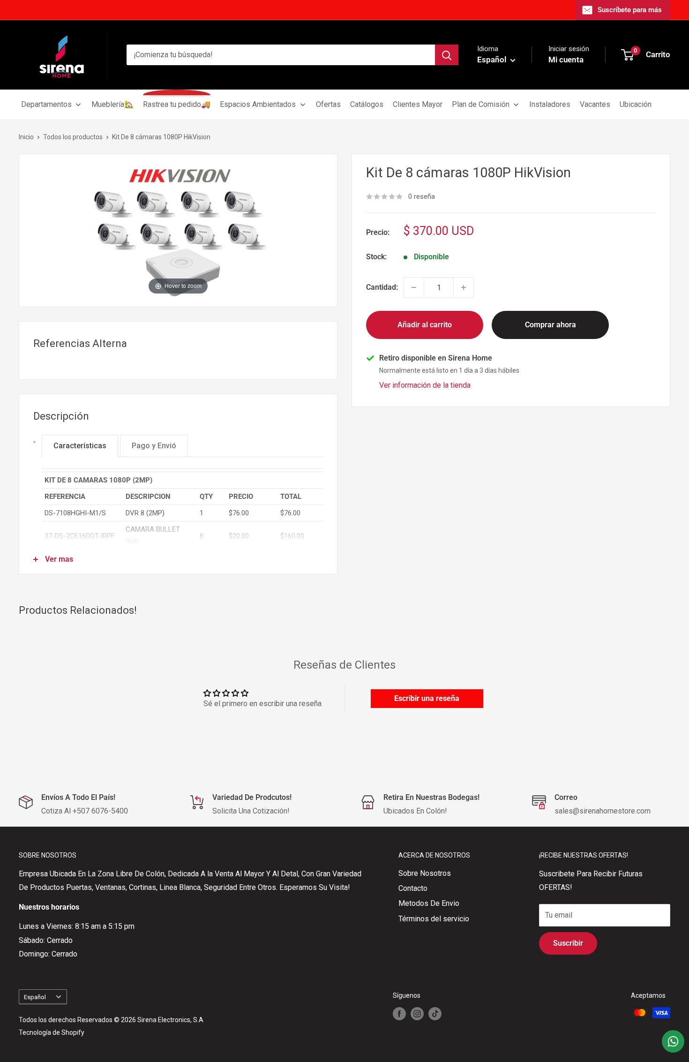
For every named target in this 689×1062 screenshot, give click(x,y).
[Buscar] (446, 55)
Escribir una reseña (426, 698)
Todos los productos (73, 137)
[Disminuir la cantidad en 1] (414, 287)
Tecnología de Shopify (51, 1032)
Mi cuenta (566, 59)
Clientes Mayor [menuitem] (417, 104)
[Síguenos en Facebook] (399, 1013)
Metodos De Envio (428, 903)
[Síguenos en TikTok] (435, 1013)
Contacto (412, 888)
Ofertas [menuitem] (328, 104)
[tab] (80, 446)
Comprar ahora (550, 324)
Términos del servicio (433, 918)
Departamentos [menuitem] (46, 104)
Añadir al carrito (424, 324)
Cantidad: (382, 287)
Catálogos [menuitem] (366, 104)
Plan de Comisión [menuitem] (480, 104)
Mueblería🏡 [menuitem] (112, 104)
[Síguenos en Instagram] (417, 1013)
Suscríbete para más (630, 10)
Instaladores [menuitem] (549, 104)
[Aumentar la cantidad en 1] (463, 287)
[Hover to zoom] (177, 230)
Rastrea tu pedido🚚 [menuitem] (176, 104)
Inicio (26, 137)
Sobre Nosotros (424, 873)
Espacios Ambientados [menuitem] (258, 104)
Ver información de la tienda (425, 385)
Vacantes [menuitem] (595, 104)
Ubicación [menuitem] (636, 104)
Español (35, 997)
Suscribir (568, 943)
